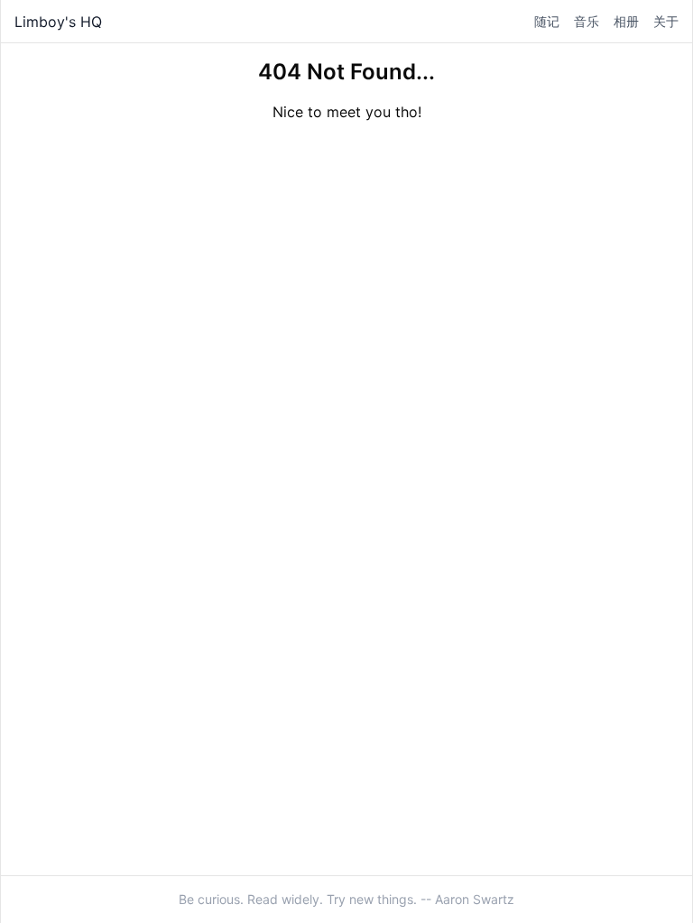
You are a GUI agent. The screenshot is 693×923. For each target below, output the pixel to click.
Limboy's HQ (58, 22)
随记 (546, 21)
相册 (626, 21)
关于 (666, 21)
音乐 (586, 21)
